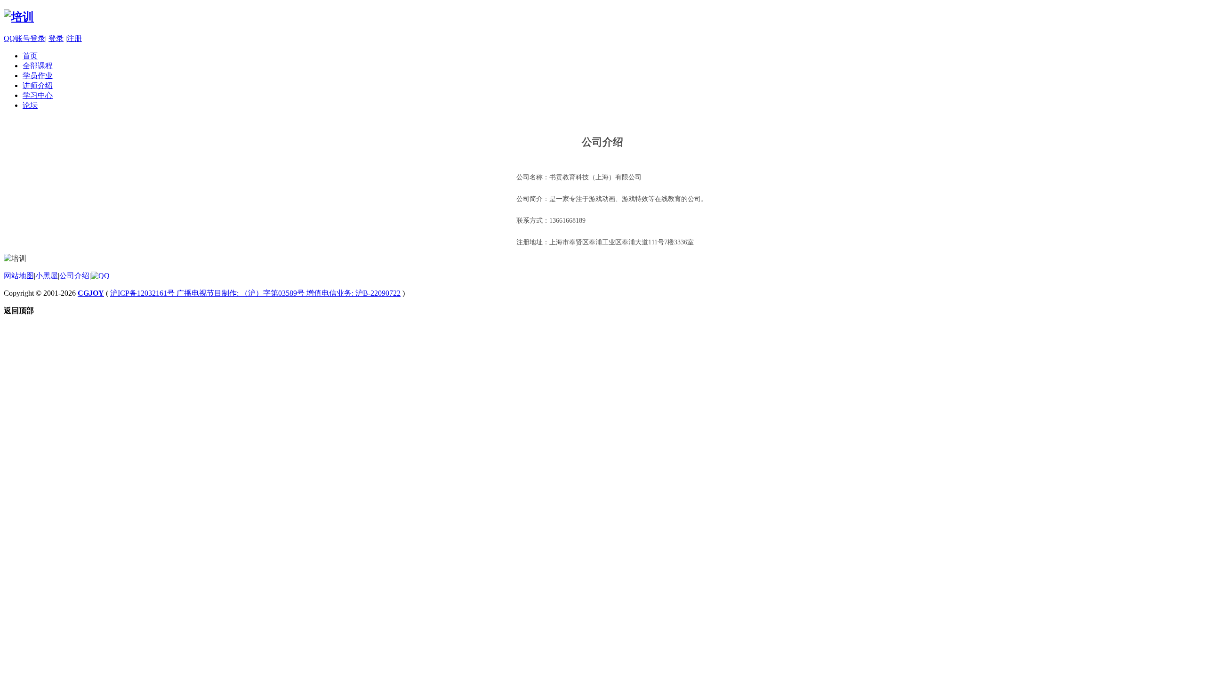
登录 (56, 38)
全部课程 (38, 66)
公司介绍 (74, 276)
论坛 (30, 105)
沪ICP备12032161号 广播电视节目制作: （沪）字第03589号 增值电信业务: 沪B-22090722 (255, 293)
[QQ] (100, 276)
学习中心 (38, 95)
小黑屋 (46, 276)
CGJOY (91, 293)
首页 (30, 56)
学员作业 (38, 76)
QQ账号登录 (24, 38)
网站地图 (19, 276)
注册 (74, 38)
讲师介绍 (38, 85)
